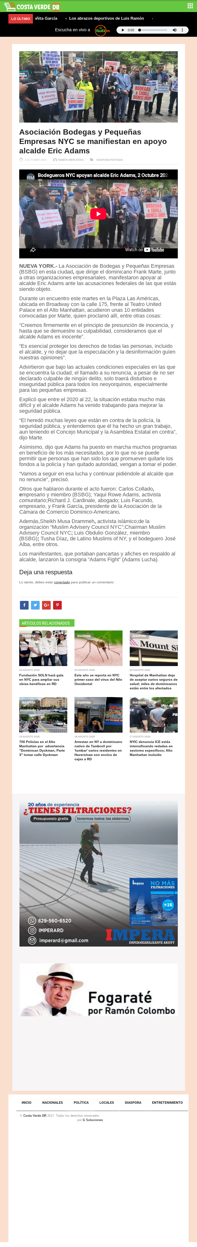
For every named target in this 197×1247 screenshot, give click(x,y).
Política (81, 1102)
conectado (62, 582)
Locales (106, 1102)
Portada (116, 159)
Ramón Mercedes (70, 159)
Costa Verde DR (34, 1115)
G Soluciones (93, 1120)
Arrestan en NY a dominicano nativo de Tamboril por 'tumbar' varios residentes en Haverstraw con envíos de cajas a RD (98, 750)
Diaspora (103, 159)
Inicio (26, 1102)
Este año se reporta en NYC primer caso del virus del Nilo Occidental (98, 679)
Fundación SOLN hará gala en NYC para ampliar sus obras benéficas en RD (41, 679)
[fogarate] (98, 989)
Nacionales (52, 1102)
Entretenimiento (167, 1102)
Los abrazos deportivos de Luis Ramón (82, 18)
